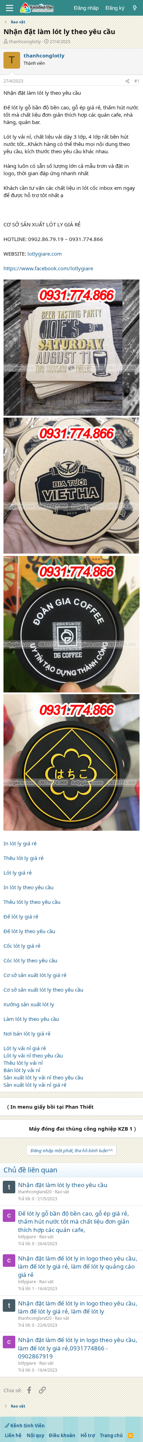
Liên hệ (13, 1435)
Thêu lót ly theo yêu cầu (31, 901)
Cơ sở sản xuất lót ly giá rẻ (34, 974)
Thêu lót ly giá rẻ (23, 857)
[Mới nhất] (135, 7)
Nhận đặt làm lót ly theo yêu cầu (63, 1185)
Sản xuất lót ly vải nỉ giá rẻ (34, 1084)
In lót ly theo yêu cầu (28, 887)
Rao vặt (62, 1192)
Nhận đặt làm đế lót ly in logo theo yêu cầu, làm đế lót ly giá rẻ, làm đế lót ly (77, 1307)
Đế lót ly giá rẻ (20, 916)
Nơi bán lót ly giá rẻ (26, 1033)
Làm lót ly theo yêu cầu (31, 1018)
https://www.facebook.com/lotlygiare (48, 268)
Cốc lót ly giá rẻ (21, 945)
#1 (137, 81)
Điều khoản (62, 1435)
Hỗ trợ (88, 1435)
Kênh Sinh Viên (27, 1425)
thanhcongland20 (35, 1192)
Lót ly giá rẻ (17, 872)
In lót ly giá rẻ (19, 843)
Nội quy (35, 1435)
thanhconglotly (25, 41)
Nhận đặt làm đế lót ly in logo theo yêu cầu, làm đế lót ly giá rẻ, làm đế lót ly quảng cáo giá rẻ (77, 1266)
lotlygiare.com (44, 253)
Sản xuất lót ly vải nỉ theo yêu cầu (43, 1077)
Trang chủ (111, 1435)
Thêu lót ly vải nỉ (23, 1062)
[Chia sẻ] (127, 81)
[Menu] (9, 8)
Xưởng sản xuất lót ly (28, 1004)
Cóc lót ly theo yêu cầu (30, 960)
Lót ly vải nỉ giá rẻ (24, 1048)
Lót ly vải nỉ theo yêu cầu (33, 1055)
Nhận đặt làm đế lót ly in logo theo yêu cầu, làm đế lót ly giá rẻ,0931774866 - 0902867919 (77, 1348)
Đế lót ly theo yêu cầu (29, 931)
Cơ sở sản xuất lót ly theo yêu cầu (43, 989)
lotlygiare (27, 1237)
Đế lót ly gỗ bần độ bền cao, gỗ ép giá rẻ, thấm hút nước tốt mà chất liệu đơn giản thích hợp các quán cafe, (73, 1221)
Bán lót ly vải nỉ (21, 1070)
